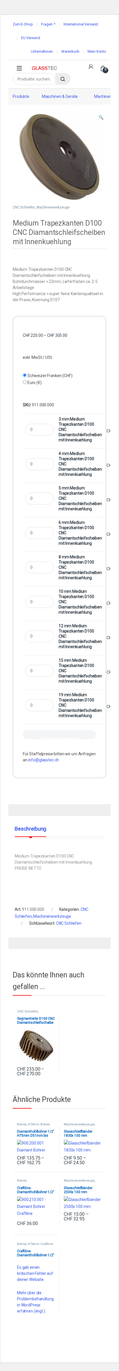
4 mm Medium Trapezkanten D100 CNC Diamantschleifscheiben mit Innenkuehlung (80, 464)
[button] (100, 117)
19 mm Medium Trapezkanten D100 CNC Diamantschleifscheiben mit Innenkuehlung (80, 705)
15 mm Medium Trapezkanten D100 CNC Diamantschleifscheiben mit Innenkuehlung (80, 670)
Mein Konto (97, 51)
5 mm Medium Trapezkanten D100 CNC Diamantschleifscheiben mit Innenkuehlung (80, 498)
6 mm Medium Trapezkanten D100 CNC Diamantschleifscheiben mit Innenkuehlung (80, 533)
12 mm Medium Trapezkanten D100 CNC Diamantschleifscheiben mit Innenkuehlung (80, 636)
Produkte (21, 96)
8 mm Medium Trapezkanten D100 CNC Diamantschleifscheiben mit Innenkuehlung (80, 567)
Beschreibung (30, 829)
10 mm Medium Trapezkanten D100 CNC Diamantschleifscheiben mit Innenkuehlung (80, 602)
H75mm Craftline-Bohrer (35, 1245)
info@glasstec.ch (43, 760)
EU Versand (30, 38)
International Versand (81, 24)
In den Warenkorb (63, 737)
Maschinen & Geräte (60, 96)
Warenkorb (70, 51)
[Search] (62, 79)
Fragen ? (48, 24)
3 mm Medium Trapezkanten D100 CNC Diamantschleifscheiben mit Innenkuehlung (80, 429)
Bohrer (21, 1124)
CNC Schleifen (24, 207)
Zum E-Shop (23, 24)
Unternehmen (42, 51)
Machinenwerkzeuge (53, 207)
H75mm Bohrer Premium (33, 1126)
